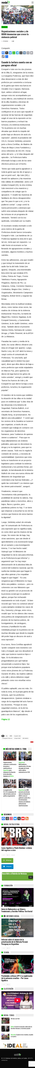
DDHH (11, 736)
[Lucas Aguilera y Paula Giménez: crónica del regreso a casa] (17, 836)
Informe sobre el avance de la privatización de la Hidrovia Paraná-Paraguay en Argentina (14, 941)
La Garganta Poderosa (7, 738)
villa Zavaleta (25, 738)
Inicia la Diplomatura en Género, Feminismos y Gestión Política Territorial (16, 910)
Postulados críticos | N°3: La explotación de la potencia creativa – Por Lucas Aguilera (16, 978)
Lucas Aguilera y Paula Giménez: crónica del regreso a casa (16, 848)
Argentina (4, 27)
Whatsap (8, 860)
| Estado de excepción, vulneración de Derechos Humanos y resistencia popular (21, 1027)
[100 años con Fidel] (5, 1021)
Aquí (31, 877)
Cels (7, 736)
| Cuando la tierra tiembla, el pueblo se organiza (22, 1035)
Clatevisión (8, 988)
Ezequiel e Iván (17, 736)
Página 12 (5, 719)
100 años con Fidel (15, 1019)
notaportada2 (17, 738)
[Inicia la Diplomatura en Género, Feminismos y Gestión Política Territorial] (17, 897)
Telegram (8, 866)
